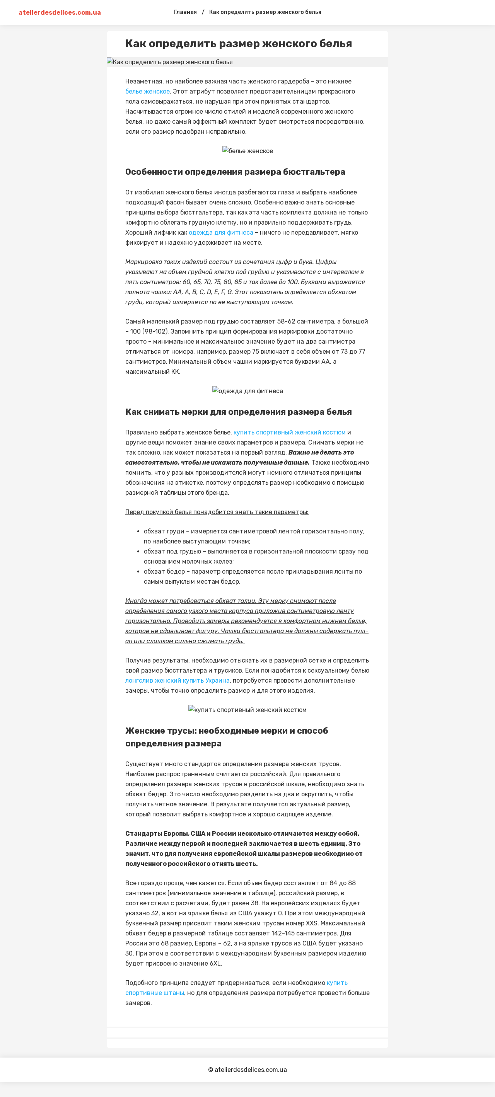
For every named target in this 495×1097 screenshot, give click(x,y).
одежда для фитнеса (221, 232)
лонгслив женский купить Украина (177, 680)
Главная (185, 12)
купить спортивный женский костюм (290, 432)
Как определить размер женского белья (265, 12)
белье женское (147, 91)
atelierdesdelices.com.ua (49, 12)
